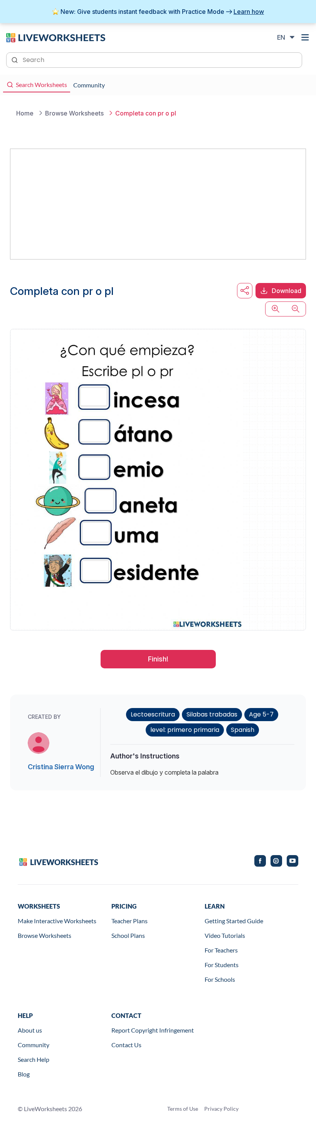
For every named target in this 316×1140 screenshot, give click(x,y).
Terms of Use (182, 1108)
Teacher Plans (129, 920)
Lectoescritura (153, 714)
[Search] (15, 59)
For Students (222, 964)
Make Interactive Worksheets (57, 920)
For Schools (220, 979)
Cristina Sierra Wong (61, 767)
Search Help (33, 1059)
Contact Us (126, 1044)
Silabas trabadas (212, 714)
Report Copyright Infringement (152, 1030)
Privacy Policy (221, 1108)
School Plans (128, 935)
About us (30, 1030)
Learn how (249, 11)
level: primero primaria (184, 729)
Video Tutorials (225, 935)
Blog (24, 1074)
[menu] (305, 37)
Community (33, 1044)
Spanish (242, 729)
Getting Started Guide (234, 920)
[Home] (55, 37)
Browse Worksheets (44, 935)
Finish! (158, 659)
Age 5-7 (261, 714)
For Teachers (221, 950)
